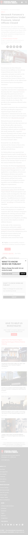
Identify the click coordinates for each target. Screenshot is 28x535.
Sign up (23, 273)
